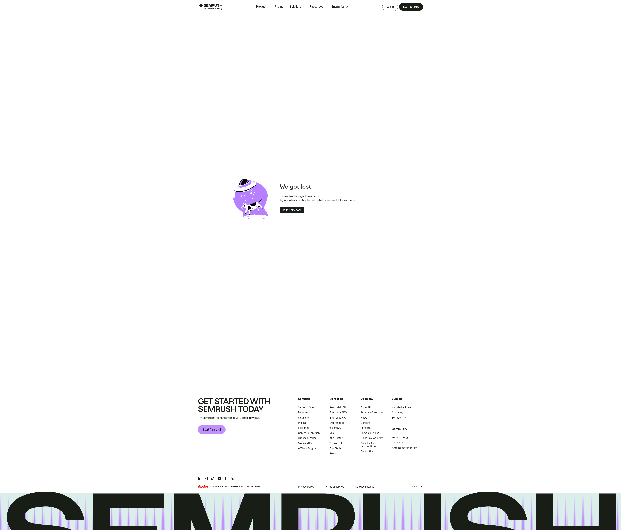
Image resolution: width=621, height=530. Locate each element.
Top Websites (337, 443)
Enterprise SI (336, 423)
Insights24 (335, 428)
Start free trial (212, 429)
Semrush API (399, 417)
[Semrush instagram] (206, 478)
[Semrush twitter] (232, 478)
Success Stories (307, 438)
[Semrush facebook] (225, 478)
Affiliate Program (307, 448)
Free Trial (303, 428)
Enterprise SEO (338, 412)
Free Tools (335, 448)
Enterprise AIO (337, 417)
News (364, 417)
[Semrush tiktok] (212, 478)
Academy (397, 412)
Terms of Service (334, 487)
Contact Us (367, 451)
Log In (390, 6)
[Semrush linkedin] (199, 478)
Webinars (397, 442)
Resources (316, 6)
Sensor (333, 453)
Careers (365, 423)
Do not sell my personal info (369, 445)
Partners (365, 428)
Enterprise (338, 6)
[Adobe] (203, 486)
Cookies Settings (364, 487)
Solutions (295, 6)
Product (261, 6)
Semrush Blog (400, 437)
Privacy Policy (306, 487)
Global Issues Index (372, 438)
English (416, 486)
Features (303, 412)
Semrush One (306, 407)
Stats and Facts (307, 443)
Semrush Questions (372, 412)
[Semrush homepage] (210, 7)
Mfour (332, 433)
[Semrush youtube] (219, 478)
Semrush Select (370, 433)
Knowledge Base (401, 407)
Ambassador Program (404, 448)
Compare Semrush (309, 433)
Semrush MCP (337, 407)
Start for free (411, 6)
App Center (336, 438)
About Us (366, 407)
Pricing (279, 6)
